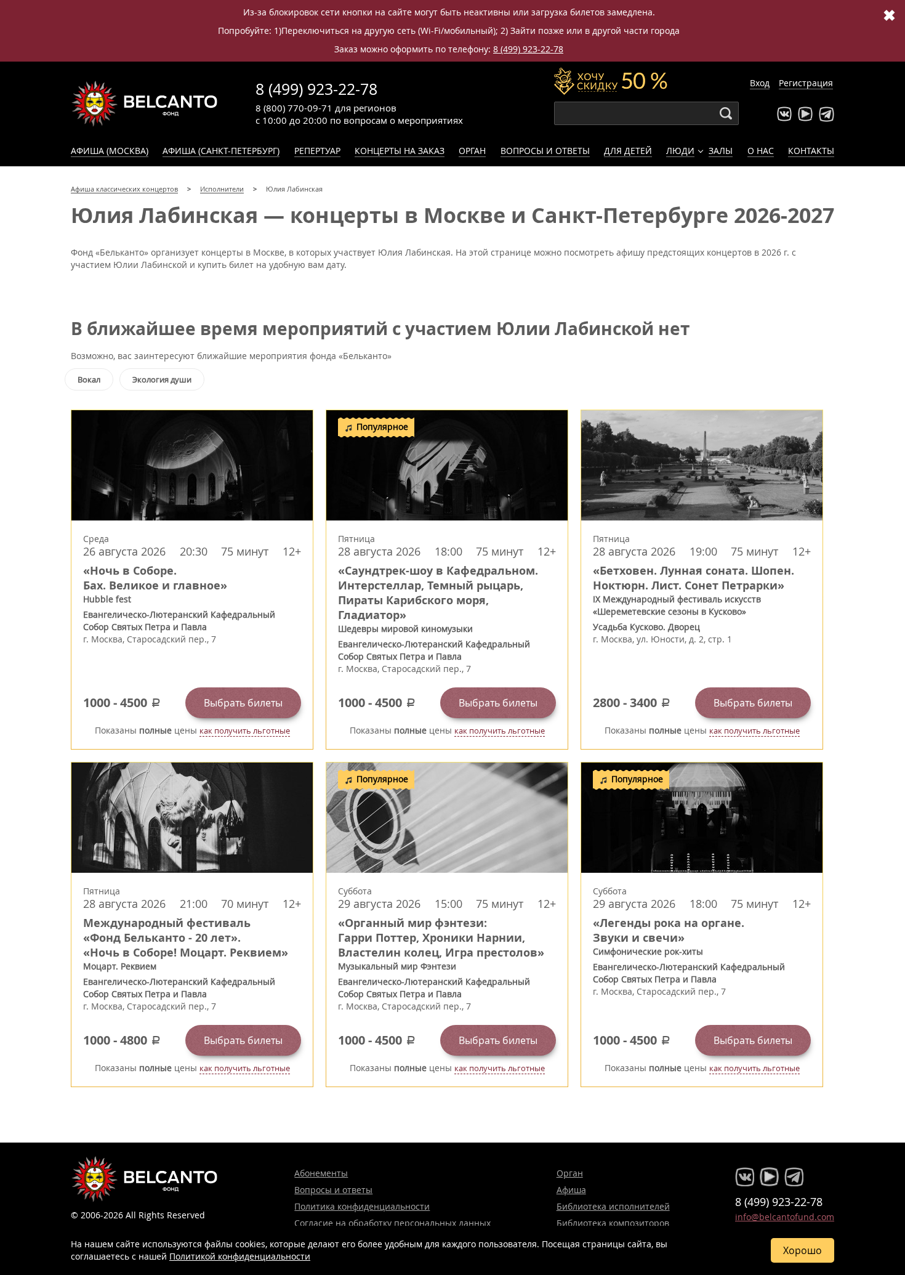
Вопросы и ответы (545, 150)
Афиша (571, 1190)
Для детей (628, 150)
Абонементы (321, 1173)
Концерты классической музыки (145, 103)
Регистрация (806, 83)
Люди (680, 150)
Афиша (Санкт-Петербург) (221, 150)
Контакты (811, 150)
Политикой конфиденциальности (239, 1256)
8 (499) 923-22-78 (528, 49)
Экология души (161, 379)
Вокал (89, 379)
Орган (472, 150)
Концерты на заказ (399, 150)
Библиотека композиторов (613, 1223)
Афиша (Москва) (109, 150)
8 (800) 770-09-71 (293, 108)
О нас (760, 150)
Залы (721, 150)
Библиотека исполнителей (613, 1206)
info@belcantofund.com (784, 1217)
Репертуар (317, 150)
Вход (760, 83)
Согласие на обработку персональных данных (392, 1223)
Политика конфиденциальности (362, 1206)
